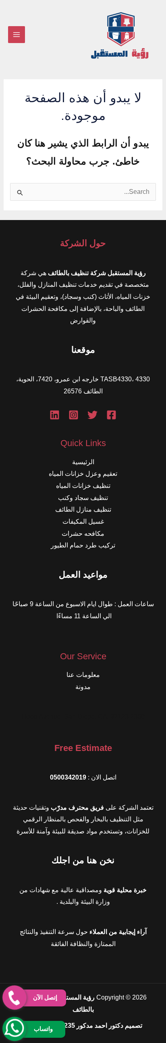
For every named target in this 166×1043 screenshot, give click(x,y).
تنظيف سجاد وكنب (83, 497)
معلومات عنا (83, 674)
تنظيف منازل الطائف (83, 509)
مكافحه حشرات (83, 533)
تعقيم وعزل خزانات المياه (83, 473)
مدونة (83, 686)
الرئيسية (83, 462)
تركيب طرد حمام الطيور (83, 545)
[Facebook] (111, 415)
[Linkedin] (55, 415)
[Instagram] (73, 415)
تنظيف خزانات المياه (83, 485)
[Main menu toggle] (16, 34)
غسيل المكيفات (83, 521)
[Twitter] (92, 415)
